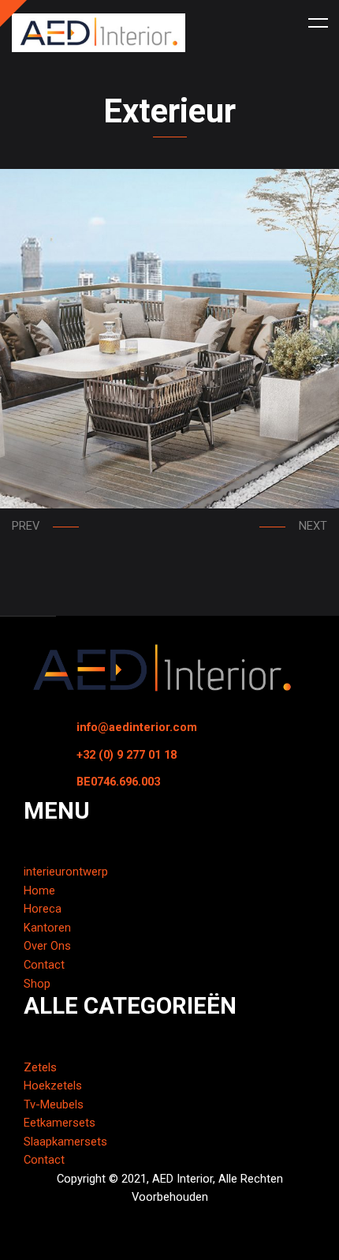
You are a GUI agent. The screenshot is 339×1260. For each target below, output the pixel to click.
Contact (44, 965)
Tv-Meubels (54, 1104)
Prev (25, 526)
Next (313, 526)
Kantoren (47, 928)
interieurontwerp (66, 871)
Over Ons (47, 946)
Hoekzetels (53, 1085)
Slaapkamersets (65, 1141)
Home (39, 890)
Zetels (40, 1067)
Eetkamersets (59, 1123)
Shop (37, 984)
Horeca (42, 909)
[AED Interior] (98, 32)
